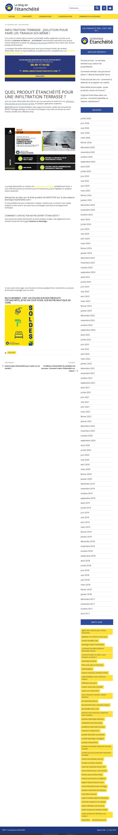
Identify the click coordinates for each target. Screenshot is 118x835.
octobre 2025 (87, 157)
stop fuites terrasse (89, 794)
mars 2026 (85, 137)
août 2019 (85, 503)
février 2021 (86, 416)
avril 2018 (85, 579)
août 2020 (85, 445)
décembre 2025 (88, 147)
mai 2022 (85, 349)
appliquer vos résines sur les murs (94, 637)
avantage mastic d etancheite (93, 644)
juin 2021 (85, 397)
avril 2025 (85, 185)
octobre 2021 (87, 378)
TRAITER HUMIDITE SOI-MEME (93, 802)
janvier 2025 (86, 200)
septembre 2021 (88, 383)
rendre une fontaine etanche (92, 759)
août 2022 (85, 334)
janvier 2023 (86, 310)
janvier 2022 (86, 363)
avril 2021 (85, 407)
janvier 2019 (86, 536)
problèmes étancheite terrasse (93, 727)
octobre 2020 (87, 435)
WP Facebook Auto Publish (50, 834)
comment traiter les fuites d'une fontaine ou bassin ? (94, 656)
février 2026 (86, 142)
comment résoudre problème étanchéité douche (93, 649)
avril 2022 (85, 354)
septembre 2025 (88, 161)
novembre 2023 (88, 262)
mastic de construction (90, 691)
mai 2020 (85, 459)
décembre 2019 (88, 483)
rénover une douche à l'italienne (94, 778)
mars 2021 (85, 411)
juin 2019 (85, 512)
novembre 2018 (88, 546)
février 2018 (86, 589)
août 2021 (85, 387)
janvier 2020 (86, 479)
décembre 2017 (88, 599)
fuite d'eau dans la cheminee (92, 665)
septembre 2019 (88, 498)
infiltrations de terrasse (38, 43)
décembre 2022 (88, 315)
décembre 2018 (88, 541)
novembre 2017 (88, 604)
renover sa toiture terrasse (92, 763)
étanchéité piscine (99, 820)
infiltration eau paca (89, 683)
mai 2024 (85, 233)
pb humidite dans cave (90, 709)
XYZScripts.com (70, 834)
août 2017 (85, 613)
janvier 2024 (86, 253)
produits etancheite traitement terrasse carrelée (96, 747)
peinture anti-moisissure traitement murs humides (95, 714)
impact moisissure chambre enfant (95, 673)
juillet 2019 (86, 507)
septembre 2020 (88, 440)
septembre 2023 (88, 272)
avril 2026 (85, 133)
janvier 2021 (86, 421)
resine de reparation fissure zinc (94, 767)
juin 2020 (85, 455)
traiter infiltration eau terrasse (93, 806)
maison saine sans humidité (92, 687)
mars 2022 (85, 358)
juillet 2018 (86, 565)
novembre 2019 (88, 488)
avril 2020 (85, 464)
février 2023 (86, 306)
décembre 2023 (88, 258)
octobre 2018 (87, 551)
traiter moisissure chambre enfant (94, 810)
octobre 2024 (87, 214)
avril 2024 (85, 238)
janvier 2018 (86, 594)
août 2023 (85, 277)
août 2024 (85, 219)
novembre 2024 (88, 209)
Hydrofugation (65, 16)
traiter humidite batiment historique (95, 798)
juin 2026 (85, 123)
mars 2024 (85, 243)
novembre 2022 (88, 320)
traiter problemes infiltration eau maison (94, 815)
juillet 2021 (86, 392)
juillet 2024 (86, 224)
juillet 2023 (86, 282)
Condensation (45, 16)
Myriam (25, 24)
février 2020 (86, 474)
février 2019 (86, 531)
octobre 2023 (87, 267)
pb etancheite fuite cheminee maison (95, 705)
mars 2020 (85, 469)
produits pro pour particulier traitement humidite (96, 754)
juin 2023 (85, 286)
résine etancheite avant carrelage (94, 786)
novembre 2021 (88, 373)
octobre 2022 (87, 325)
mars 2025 (85, 190)
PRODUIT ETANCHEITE (90, 731)
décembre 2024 (88, 205)
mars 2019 (85, 527)
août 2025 (85, 166)
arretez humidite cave (90, 641)
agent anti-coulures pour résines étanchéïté (94, 631)
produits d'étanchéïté (90, 742)
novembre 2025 (88, 152)
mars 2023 (85, 301)
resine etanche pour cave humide (94, 771)
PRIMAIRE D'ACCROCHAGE (92, 723)
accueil (12, 16)
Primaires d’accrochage (90, 16)
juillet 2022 (86, 339)
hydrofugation (87, 669)
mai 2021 (85, 402)
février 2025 (86, 195)
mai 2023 (85, 291)
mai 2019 (85, 517)
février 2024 (86, 248)
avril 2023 (85, 296)
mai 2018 (85, 575)
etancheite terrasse (89, 661)
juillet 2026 (86, 118)
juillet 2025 (86, 171)
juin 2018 (85, 570)
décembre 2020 (88, 426)
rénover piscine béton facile (92, 774)
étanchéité (86, 820)
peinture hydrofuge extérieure (93, 719)
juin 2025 (85, 176)
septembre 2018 (88, 555)
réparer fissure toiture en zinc (93, 782)
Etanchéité (27, 16)
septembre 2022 (88, 330)
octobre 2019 (87, 493)
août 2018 (85, 560)
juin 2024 (85, 229)
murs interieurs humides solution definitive (94, 696)
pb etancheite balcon (89, 701)
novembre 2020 (88, 430)
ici (49, 189)
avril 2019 (85, 522)
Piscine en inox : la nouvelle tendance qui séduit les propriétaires (93, 63)
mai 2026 (85, 128)
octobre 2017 (87, 608)
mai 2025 (85, 181)
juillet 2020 (86, 450)
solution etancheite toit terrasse (94, 790)
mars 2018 (85, 584)
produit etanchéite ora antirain (93, 735)
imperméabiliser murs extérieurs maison (94, 678)
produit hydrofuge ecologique (93, 738)
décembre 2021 (88, 368)
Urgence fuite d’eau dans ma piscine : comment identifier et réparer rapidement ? (94, 98)
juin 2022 (85, 344)
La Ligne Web (111, 830)
